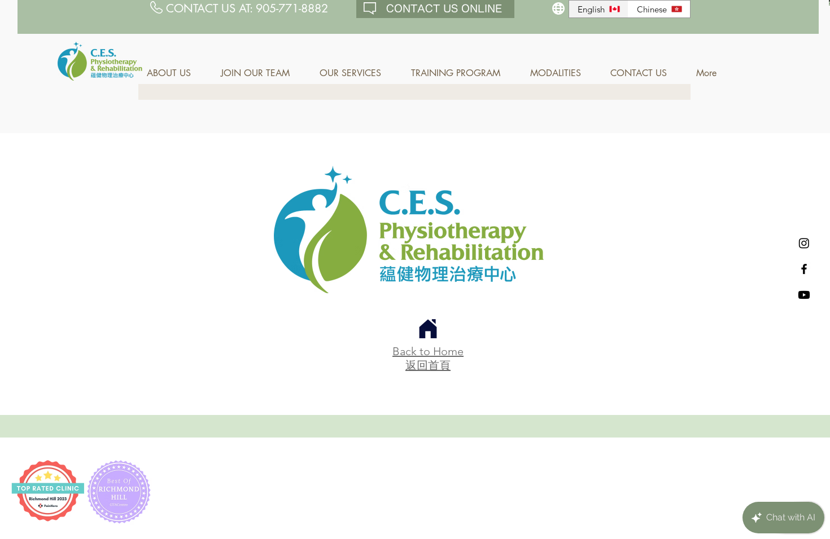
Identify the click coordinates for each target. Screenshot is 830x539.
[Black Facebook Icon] (804, 269)
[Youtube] (804, 295)
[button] (175, 73)
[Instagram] (804, 243)
